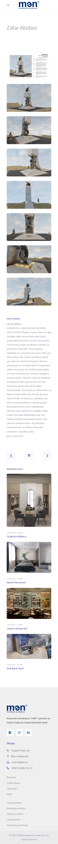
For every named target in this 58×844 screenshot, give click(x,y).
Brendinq (11, 777)
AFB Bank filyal (15, 668)
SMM (9, 794)
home (31, 432)
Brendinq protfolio (16, 808)
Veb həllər (12, 788)
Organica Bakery (16, 536)
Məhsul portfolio (15, 814)
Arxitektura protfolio (17, 825)
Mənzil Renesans (16, 582)
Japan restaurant (17, 628)
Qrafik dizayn (13, 783)
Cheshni (22, 432)
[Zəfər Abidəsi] (29, 66)
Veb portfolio (13, 819)
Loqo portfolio (14, 802)
